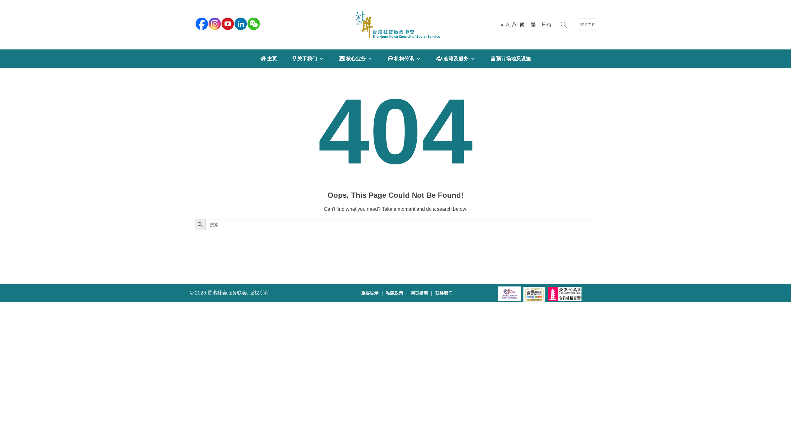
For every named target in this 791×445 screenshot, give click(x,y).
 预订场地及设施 (511, 58)
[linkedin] (240, 23)
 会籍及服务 (452, 58)
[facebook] (201, 23)
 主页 (268, 58)
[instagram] (214, 23)
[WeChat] (253, 23)
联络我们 (444, 293)
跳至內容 (587, 24)
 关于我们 (305, 58)
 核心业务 (352, 58)
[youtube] (227, 23)
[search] (564, 25)
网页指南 (419, 293)
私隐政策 (394, 293)
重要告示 (370, 293)
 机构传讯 (401, 58)
